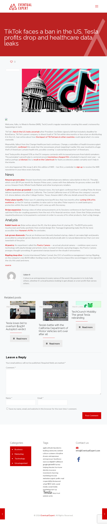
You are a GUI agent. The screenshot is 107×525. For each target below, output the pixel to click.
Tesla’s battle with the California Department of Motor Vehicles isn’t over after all (53, 329)
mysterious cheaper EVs (58, 157)
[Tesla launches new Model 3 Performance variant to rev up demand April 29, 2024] (2, 513)
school (45, 484)
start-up (54, 489)
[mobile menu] (96, 6)
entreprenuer (48, 459)
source (8, 265)
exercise (46, 462)
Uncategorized (21, 463)
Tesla (47, 492)
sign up (79, 167)
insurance (52, 470)
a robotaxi (23, 159)
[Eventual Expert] (20, 6)
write (51, 496)
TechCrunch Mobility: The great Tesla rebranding (84, 314)
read (62, 478)
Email (40, 398)
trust (58, 493)
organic (53, 478)
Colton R (26, 275)
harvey (57, 464)
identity (45, 470)
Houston (51, 467)
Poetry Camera (43, 245)
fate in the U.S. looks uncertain (26, 131)
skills (53, 484)
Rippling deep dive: (13, 255)
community (53, 451)
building (46, 451)
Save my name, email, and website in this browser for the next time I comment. (43, 409)
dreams (45, 456)
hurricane (58, 467)
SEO (49, 484)
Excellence (57, 459)
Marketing (19, 454)
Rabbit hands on (12, 225)
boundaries (57, 448)
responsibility (47, 481)
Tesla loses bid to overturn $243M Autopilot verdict (16, 326)
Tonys (54, 493)
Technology (20, 458)
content (60, 451)
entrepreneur (54, 456)
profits (58, 478)
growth (51, 464)
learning (55, 473)
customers (52, 453)
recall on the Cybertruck (43, 159)
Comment (11, 367)
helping (45, 467)
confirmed (22, 147)
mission (54, 476)
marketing (47, 476)
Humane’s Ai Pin (26, 230)
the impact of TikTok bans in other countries (55, 137)
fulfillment (59, 462)
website (45, 496)
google (45, 464)
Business (19, 449)
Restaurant (57, 481)
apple (45, 448)
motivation (46, 478)
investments (47, 473)
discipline (59, 453)
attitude (50, 448)
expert (52, 462)
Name (9, 398)
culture (45, 453)
